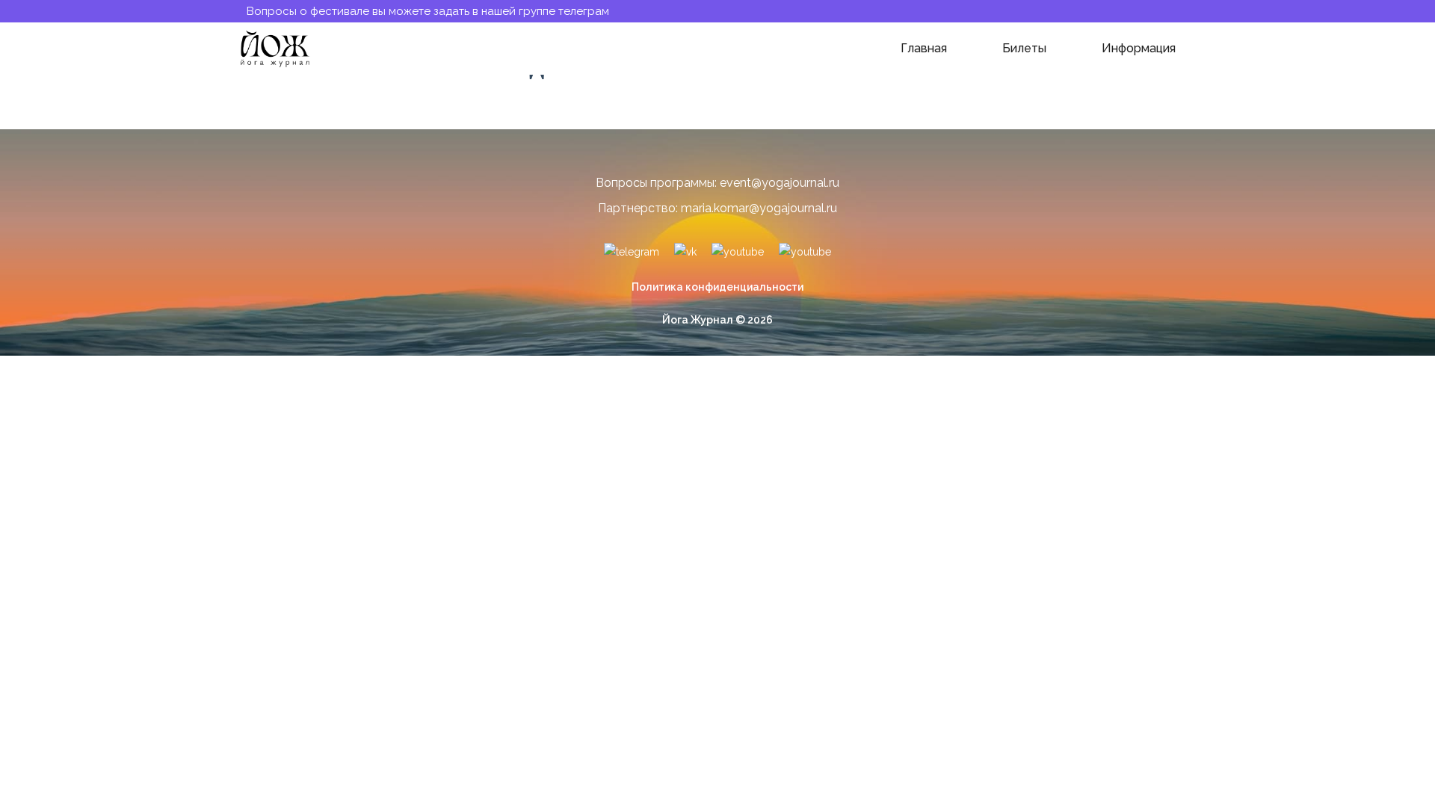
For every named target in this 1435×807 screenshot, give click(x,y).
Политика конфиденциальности (717, 287)
